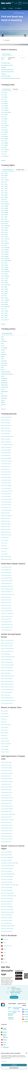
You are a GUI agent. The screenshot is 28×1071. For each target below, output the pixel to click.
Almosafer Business (10, 1014)
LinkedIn (25, 1011)
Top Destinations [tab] (6, 89)
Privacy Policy (15, 1012)
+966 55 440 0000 (15, 993)
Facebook (25, 1009)
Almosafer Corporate (10, 1018)
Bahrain (4, 1040)
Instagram (25, 1014)
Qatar (4, 1044)
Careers (10, 1011)
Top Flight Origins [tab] (20, 169)
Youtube (25, 1019)
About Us (9, 1008)
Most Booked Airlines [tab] (7, 333)
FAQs (19, 1011)
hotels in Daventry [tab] (6, 54)
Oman (4, 1042)
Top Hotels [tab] (15, 89)
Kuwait (4, 1032)
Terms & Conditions (15, 1008)
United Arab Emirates (4, 1036)
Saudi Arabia (4, 1029)
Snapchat (25, 1021)
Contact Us (20, 1008)
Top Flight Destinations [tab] (7, 169)
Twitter (25, 1016)
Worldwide (4, 1047)
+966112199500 (15, 989)
